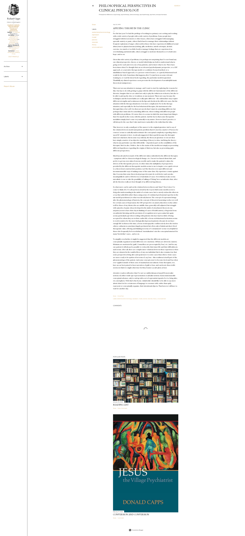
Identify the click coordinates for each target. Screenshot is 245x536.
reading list (121, 404)
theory (94, 45)
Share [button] (94, 24)
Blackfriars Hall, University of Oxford (14, 48)
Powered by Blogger (137, 530)
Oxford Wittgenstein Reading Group (14, 52)
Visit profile (13, 57)
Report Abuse (9, 86)
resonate (95, 42)
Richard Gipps (13, 18)
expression (95, 35)
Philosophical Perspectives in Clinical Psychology (127, 7)
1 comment (121, 518)
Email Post (121, 296)
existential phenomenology (101, 32)
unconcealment (97, 47)
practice (94, 40)
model (94, 37)
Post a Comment (122, 408)
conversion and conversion (131, 514)
